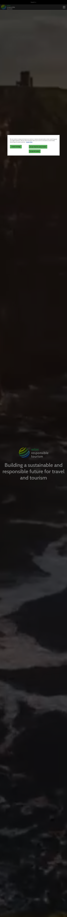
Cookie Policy (29, 142)
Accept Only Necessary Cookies (38, 146)
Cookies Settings (16, 146)
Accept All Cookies (35, 151)
